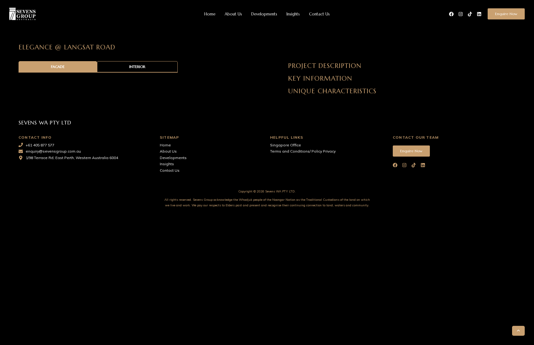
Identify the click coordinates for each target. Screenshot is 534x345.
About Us (233, 14)
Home (209, 14)
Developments (264, 14)
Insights (293, 14)
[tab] (58, 67)
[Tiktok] (470, 14)
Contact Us (319, 14)
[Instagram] (460, 14)
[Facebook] (451, 14)
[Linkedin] (479, 14)
